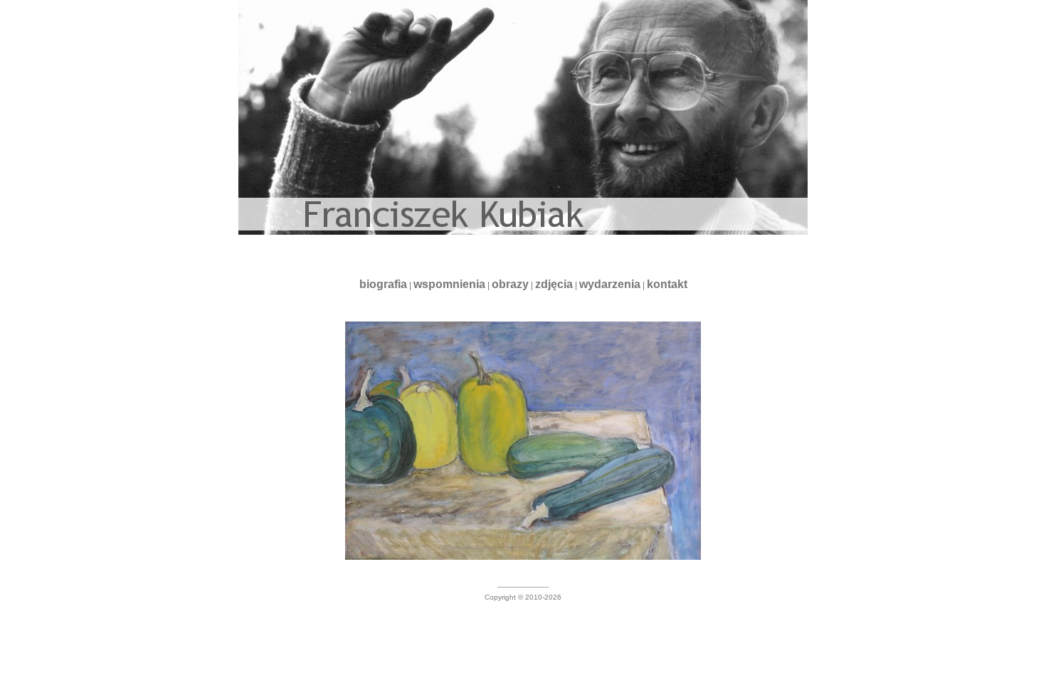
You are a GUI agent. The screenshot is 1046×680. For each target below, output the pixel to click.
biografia (383, 284)
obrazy (510, 284)
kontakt (667, 284)
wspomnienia (449, 284)
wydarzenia (609, 284)
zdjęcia (554, 284)
